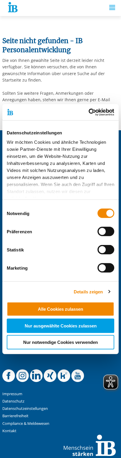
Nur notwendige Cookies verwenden (60, 342)
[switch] (106, 231)
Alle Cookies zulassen (60, 309)
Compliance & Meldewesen (25, 423)
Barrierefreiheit (15, 415)
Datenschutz (13, 401)
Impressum (12, 393)
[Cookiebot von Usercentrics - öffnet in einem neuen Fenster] (88, 112)
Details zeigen (88, 291)
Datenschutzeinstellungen (25, 408)
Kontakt (9, 430)
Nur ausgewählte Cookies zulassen (61, 325)
